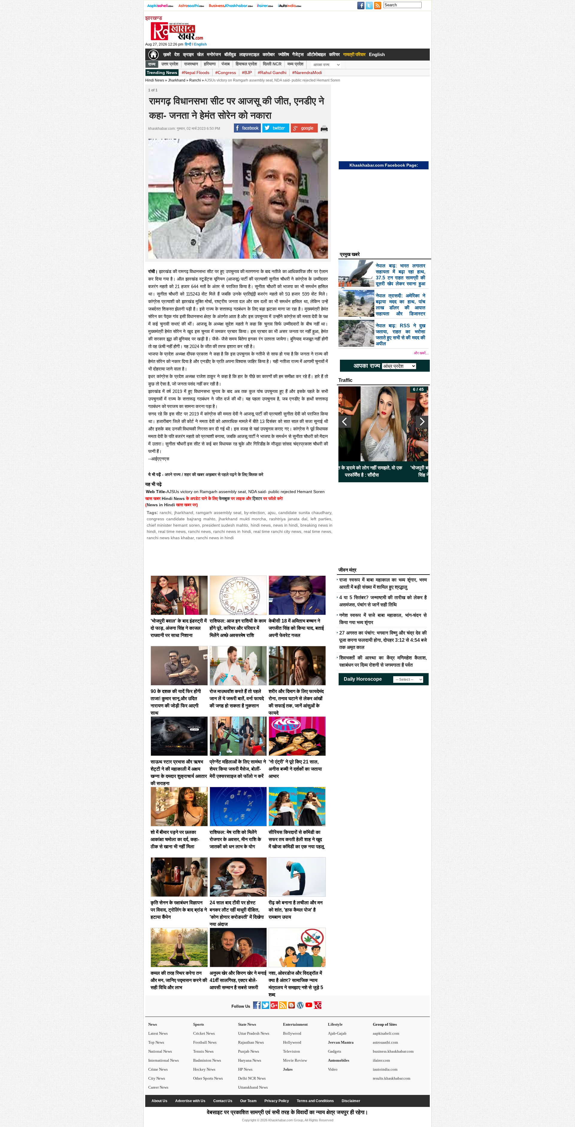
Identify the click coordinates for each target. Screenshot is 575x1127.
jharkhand (183, 512)
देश (177, 54)
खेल (200, 54)
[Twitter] (265, 1007)
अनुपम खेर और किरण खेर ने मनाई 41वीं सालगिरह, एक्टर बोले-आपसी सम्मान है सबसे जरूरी (238, 980)
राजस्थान (191, 63)
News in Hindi (161, 504)
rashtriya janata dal (288, 518)
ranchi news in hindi (232, 531)
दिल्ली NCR (272, 63)
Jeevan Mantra (341, 1042)
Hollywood (292, 1042)
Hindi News (154, 80)
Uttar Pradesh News (253, 1033)
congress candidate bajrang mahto (181, 518)
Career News (158, 1087)
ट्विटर (257, 498)
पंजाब (226, 63)
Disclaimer (351, 1101)
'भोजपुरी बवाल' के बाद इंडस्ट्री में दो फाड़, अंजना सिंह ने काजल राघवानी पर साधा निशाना (179, 628)
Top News (156, 1042)
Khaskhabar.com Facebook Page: (383, 165)
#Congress (225, 72)
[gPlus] (274, 1007)
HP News (245, 1069)
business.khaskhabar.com (393, 1051)
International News (163, 1060)
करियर (334, 54)
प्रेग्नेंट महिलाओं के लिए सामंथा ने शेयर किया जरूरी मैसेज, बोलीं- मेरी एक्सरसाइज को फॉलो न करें (238, 769)
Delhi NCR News (252, 1078)
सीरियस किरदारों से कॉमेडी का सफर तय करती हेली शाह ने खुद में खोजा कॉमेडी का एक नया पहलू (296, 839)
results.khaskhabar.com (391, 1078)
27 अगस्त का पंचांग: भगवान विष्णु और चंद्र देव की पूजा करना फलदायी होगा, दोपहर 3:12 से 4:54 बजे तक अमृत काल (383, 640)
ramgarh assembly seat (218, 512)
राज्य (151, 64)
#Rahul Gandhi (272, 72)
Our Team (248, 1101)
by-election (254, 512)
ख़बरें (167, 54)
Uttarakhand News (253, 1087)
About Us (159, 1101)
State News (247, 1024)
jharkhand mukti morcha (242, 518)
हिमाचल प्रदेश (246, 63)
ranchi (165, 512)
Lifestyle (335, 1024)
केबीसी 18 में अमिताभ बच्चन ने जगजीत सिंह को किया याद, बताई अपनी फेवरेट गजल (296, 628)
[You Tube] (309, 1007)
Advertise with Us (190, 1101)
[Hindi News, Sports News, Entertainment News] (153, 55)
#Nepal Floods (195, 72)
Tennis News (203, 1051)
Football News (205, 1042)
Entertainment (295, 1024)
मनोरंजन (214, 54)
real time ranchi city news (277, 531)
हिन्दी (188, 44)
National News (160, 1051)
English (200, 44)
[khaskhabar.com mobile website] (317, 1007)
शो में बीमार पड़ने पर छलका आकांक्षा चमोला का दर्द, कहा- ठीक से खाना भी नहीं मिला (175, 839)
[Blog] (291, 1007)
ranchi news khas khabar (170, 537)
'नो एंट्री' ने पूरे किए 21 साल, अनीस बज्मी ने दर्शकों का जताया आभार (295, 769)
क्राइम (188, 54)
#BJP (247, 72)
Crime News (158, 1069)
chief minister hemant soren (173, 525)
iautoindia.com (385, 1069)
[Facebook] (257, 1007)
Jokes (288, 1069)
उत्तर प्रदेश (169, 63)
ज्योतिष (283, 54)
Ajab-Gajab (337, 1033)
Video (333, 1069)
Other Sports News (208, 1078)
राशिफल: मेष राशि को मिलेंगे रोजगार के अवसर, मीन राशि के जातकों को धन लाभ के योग (235, 839)
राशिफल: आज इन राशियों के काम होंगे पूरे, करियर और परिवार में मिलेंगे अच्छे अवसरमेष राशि (238, 628)
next (422, 422)
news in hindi (285, 525)
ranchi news (199, 531)
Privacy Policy (276, 1101)
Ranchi (195, 80)
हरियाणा (210, 63)
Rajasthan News (251, 1042)
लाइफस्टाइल (249, 54)
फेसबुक (224, 498)
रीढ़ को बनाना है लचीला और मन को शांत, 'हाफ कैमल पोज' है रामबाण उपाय (296, 910)
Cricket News (204, 1033)
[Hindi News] (176, 39)
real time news (172, 531)
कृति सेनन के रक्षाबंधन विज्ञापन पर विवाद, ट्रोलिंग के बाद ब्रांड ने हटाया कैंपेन (179, 910)
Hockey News (204, 1069)
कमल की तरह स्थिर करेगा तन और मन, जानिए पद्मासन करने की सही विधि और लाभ (179, 980)
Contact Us (222, 1101)
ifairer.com (381, 1060)
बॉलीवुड (230, 54)
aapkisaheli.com (386, 1033)
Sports (198, 1024)
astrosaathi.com (385, 1042)
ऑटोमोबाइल (316, 54)
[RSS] (283, 1007)
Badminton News (207, 1060)
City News (156, 1078)
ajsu (272, 512)
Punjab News (248, 1051)
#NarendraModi (307, 72)
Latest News (158, 1033)
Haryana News (249, 1060)
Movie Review (295, 1060)
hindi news (261, 525)
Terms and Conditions (315, 1101)
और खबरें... (421, 353)
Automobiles (338, 1060)
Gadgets (334, 1051)
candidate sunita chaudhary (304, 512)
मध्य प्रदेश (295, 63)
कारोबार (269, 54)
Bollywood (292, 1033)
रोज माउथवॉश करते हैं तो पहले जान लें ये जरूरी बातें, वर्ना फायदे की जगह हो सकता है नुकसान (237, 698)
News (152, 1024)
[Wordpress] (300, 1007)
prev (344, 422)
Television (291, 1051)
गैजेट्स (298, 54)
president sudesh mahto (225, 525)
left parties (321, 518)
